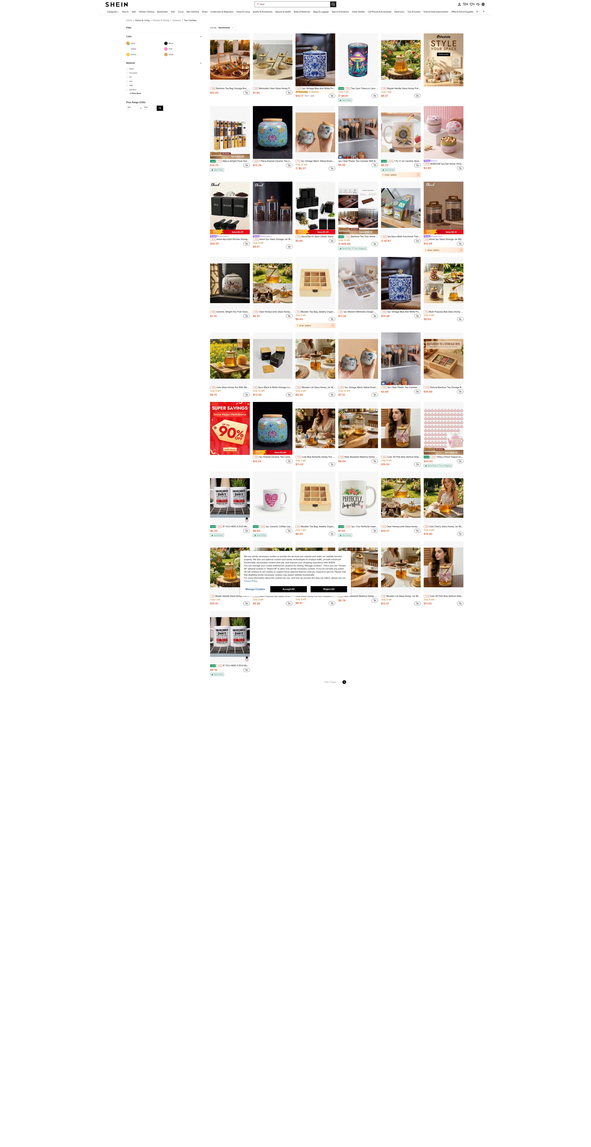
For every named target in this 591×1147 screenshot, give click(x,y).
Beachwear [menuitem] (162, 11)
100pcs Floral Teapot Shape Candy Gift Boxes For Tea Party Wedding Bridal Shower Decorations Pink (443, 457)
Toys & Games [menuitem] (413, 11)
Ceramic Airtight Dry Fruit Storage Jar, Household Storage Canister (230, 311)
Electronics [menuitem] (399, 11)
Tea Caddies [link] (190, 20)
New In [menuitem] (125, 11)
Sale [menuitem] (134, 11)
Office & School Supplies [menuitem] (462, 11)
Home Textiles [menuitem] (358, 11)
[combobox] (222, 27)
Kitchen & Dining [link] (161, 20)
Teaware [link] (176, 20)
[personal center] (459, 4)
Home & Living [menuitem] (243, 11)
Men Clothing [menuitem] (193, 11)
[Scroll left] (480, 12)
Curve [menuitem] (180, 11)
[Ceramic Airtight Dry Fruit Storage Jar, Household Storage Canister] (230, 283)
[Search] (333, 4)
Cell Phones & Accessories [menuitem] (379, 11)
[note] (345, 100)
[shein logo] (116, 4)
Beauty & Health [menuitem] (283, 11)
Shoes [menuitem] (204, 11)
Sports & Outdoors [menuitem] (340, 11)
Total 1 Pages (330, 682)
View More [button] (136, 93)
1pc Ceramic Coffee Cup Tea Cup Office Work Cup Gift (273, 526)
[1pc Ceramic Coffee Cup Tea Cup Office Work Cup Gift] (273, 498)
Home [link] (129, 20)
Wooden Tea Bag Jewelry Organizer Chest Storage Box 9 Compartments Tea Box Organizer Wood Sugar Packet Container (315, 311)
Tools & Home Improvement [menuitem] (435, 11)
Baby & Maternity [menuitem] (302, 11)
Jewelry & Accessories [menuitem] (262, 11)
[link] (465, 4)
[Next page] (348, 682)
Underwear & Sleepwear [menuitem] (222, 11)
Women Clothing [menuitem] (146, 11)
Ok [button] (160, 108)
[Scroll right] (483, 12)
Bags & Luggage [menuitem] (321, 11)
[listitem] (230, 67)
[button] (478, 4)
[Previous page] (340, 682)
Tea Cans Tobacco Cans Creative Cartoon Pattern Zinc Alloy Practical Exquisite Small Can (358, 88)
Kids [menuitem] (173, 11)
